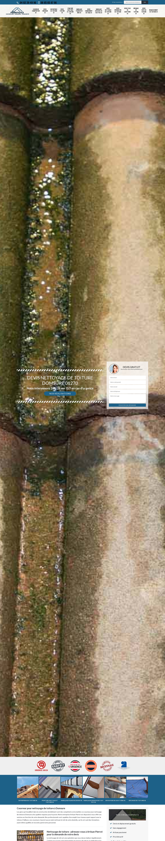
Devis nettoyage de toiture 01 (108, 11)
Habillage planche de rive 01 (79, 11)
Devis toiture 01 (62, 11)
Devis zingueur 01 (45, 11)
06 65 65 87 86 (48, 2)
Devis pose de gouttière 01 (127, 11)
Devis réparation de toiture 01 (117, 11)
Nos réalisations (60, 393)
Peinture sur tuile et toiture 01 (70, 11)
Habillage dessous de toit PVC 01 (98, 11)
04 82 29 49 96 (27, 2)
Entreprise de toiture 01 (53, 11)
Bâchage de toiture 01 (136, 11)
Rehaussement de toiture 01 (153, 11)
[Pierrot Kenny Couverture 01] (18, 10)
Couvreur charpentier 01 (36, 11)
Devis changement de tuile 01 (88, 11)
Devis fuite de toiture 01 (143, 11)
